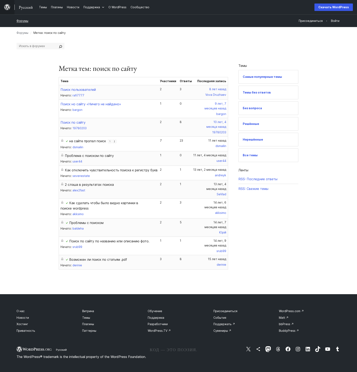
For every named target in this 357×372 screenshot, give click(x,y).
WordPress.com (291, 311)
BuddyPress (289, 330)
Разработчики (158, 324)
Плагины (88, 324)
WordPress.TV (159, 330)
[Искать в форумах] (60, 46)
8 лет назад (217, 89)
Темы (86, 317)
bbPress (286, 324)
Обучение (155, 311)
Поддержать (224, 324)
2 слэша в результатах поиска (89, 184)
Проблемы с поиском (86, 223)
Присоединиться (225, 311)
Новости (23, 317)
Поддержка (156, 317)
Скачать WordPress (333, 7)
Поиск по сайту (73, 122)
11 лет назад (217, 140)
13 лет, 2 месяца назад (209, 169)
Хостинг (22, 324)
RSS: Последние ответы (257, 179)
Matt (284, 317)
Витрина (88, 311)
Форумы (22, 21)
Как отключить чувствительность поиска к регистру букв (111, 170)
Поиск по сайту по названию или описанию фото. (109, 241)
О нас (21, 311)
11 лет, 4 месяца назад (209, 155)
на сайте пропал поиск (87, 141)
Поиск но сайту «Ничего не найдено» (91, 104)
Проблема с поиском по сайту (89, 156)
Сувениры (222, 330)
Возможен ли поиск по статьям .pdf (98, 259)
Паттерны (89, 330)
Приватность (26, 330)
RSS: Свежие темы (253, 189)
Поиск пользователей (78, 90)
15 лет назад (217, 259)
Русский (61, 349)
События (219, 317)
